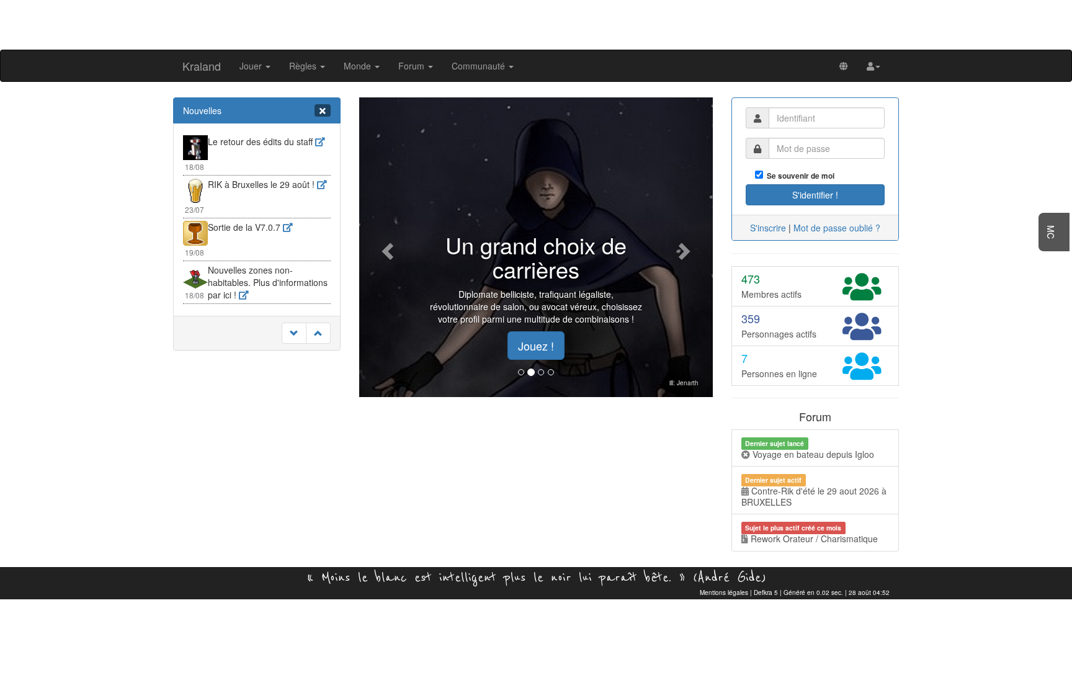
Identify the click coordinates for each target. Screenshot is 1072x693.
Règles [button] (304, 66)
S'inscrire (768, 227)
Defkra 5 (766, 592)
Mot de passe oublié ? (836, 227)
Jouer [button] (251, 66)
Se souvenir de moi (798, 176)
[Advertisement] (536, 23)
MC (1051, 232)
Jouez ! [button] (536, 346)
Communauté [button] (479, 66)
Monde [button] (358, 66)
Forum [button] (412, 66)
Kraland (201, 66)
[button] (873, 65)
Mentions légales (724, 592)
